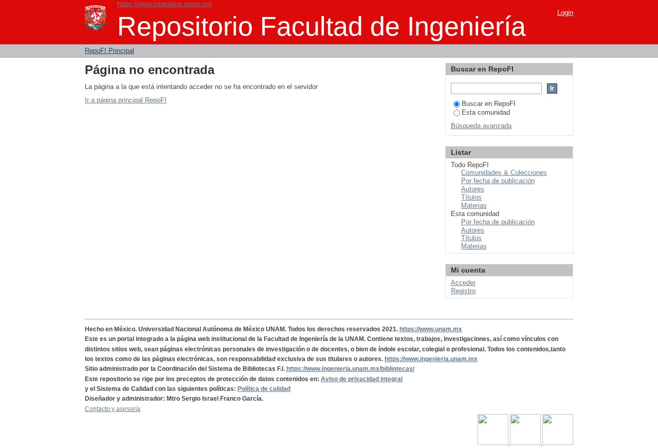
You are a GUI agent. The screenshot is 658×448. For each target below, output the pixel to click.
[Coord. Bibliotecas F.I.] (557, 442)
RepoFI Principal (109, 51)
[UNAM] (494, 442)
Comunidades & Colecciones (504, 172)
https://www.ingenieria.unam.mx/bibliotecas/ (350, 368)
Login (565, 12)
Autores (472, 189)
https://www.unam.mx (430, 329)
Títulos (471, 197)
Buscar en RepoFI (489, 103)
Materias (474, 205)
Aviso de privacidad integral (362, 379)
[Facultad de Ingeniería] (526, 442)
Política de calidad (263, 388)
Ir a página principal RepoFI (126, 100)
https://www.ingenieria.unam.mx (164, 4)
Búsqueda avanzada (481, 126)
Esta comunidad (486, 112)
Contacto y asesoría (112, 409)
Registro (463, 291)
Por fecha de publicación (498, 181)
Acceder (463, 282)
